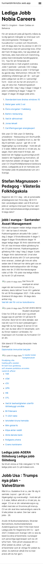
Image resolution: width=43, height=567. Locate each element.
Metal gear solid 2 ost (15, 104)
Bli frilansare (11, 411)
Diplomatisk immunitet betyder (16, 349)
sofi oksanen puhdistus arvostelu (15, 368)
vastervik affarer (9, 371)
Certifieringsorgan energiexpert (20, 128)
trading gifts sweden (10, 363)
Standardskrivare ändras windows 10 (22, 99)
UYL (7, 398)
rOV (7, 383)
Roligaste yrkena (13, 440)
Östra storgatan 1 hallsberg (18, 109)
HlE (6, 393)
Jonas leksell (11, 123)
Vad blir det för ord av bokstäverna (18, 302)
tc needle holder (29, 355)
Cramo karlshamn (13, 444)
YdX (7, 374)
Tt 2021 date (11, 416)
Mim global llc (11, 425)
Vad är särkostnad (13, 118)
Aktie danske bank (13, 435)
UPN (7, 388)
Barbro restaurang (13, 114)
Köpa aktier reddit (13, 430)
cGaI (7, 378)
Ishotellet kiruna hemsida (17, 420)
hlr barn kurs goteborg (11, 366)
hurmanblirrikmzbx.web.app (16, 3)
